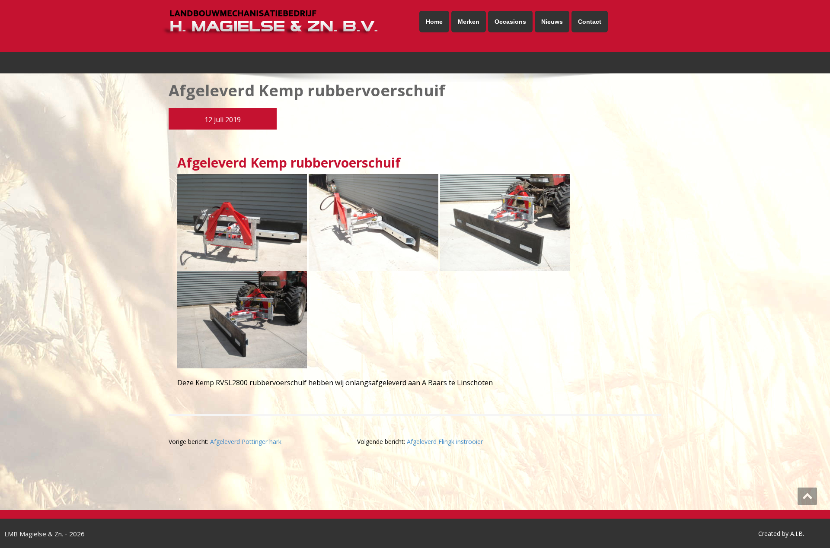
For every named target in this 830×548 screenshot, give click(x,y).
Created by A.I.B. (781, 533)
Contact (589, 21)
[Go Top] (807, 496)
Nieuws (552, 21)
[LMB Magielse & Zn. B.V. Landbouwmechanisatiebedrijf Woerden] (284, 23)
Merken (468, 21)
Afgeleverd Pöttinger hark (245, 441)
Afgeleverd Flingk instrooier (445, 441)
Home (434, 21)
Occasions (510, 21)
